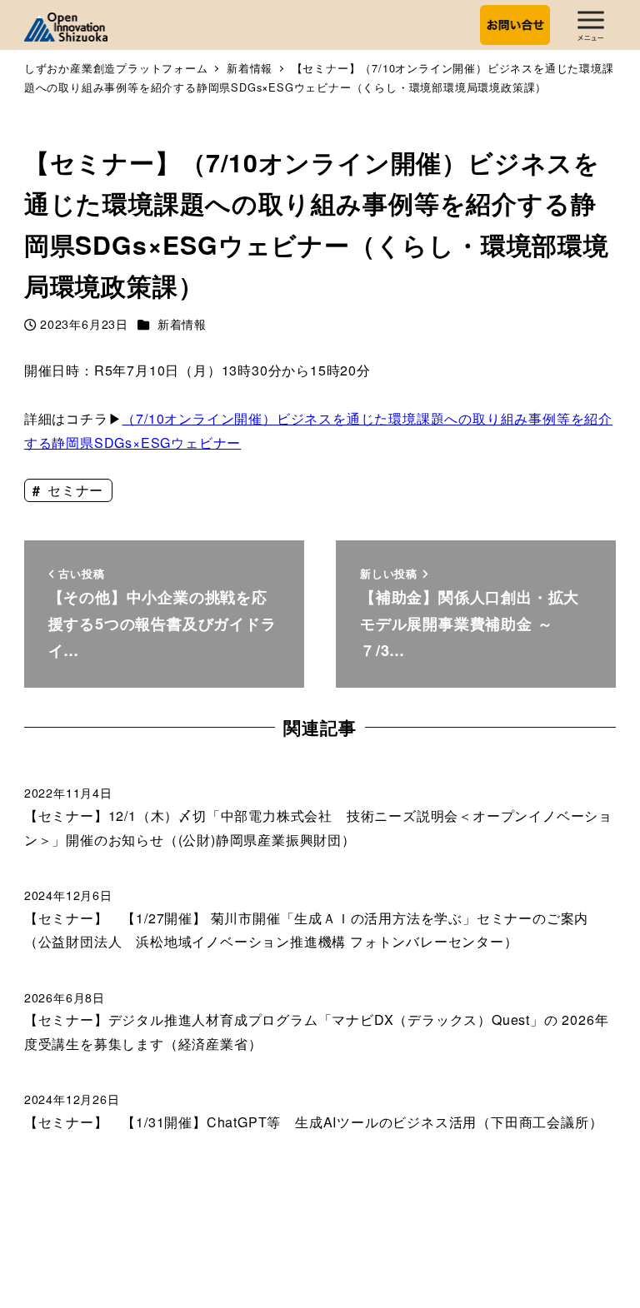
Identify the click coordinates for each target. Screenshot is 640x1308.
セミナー (73, 490)
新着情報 (182, 324)
